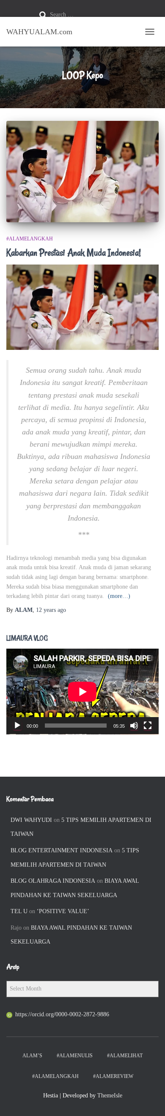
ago (51, 610)
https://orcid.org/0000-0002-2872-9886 (62, 1014)
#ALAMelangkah (29, 239)
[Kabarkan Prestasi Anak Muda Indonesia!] (82, 171)
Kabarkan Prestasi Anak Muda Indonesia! (73, 252)
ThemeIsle (109, 1095)
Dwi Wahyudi (31, 820)
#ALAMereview (113, 1076)
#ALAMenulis (75, 1056)
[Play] (17, 725)
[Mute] (134, 725)
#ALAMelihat (125, 1056)
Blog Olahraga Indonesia (53, 881)
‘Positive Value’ (63, 911)
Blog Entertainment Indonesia (62, 850)
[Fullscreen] (147, 725)
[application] (82, 691)
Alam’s (32, 1056)
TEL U (19, 911)
